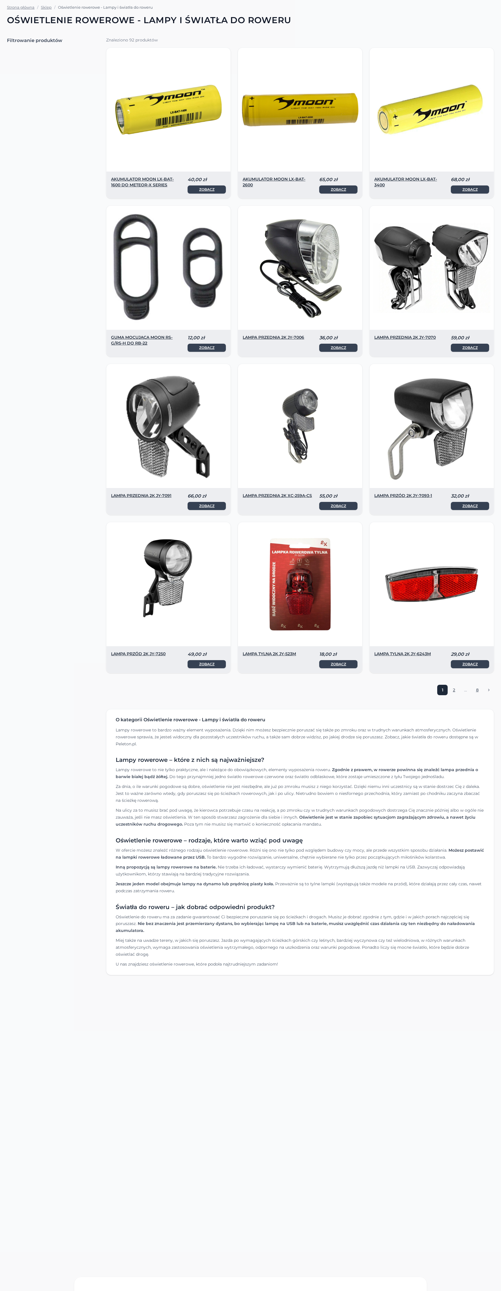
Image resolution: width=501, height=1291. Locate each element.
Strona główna (21, 7)
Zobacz (207, 189)
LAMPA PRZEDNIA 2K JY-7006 (273, 337)
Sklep (46, 7)
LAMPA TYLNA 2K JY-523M (269, 653)
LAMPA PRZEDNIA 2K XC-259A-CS (277, 495)
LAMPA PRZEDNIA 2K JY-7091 (141, 495)
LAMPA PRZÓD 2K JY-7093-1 (403, 495)
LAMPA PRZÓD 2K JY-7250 (138, 653)
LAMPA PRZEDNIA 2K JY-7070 (405, 337)
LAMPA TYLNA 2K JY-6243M (402, 653)
